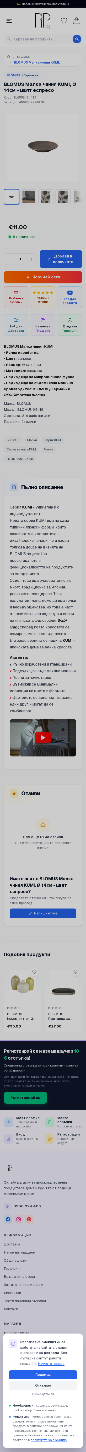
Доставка (12, 1244)
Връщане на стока (19, 1276)
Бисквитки (12, 1292)
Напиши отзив (46, 913)
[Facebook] (8, 1219)
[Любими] (64, 20)
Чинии (48, 449)
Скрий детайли (43, 1394)
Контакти (11, 1309)
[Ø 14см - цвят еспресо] (11, 196)
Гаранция (12, 1268)
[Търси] (77, 39)
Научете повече (51, 1364)
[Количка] (76, 20)
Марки (32, 440)
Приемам (43, 1375)
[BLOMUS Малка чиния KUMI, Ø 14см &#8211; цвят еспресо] (28, 196)
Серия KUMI (53, 440)
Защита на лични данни (23, 1284)
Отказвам (43, 1385)
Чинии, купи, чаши (20, 459)
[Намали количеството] (9, 259)
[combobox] (43, 39)
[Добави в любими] (34, 972)
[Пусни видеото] (43, 737)
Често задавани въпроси (25, 1301)
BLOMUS (22, 75)
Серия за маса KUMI (22, 449)
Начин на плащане (19, 1252)
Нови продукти (16, 1332)
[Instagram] (18, 1219)
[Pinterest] (29, 1219)
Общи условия (34, 1085)
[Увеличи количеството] (31, 259)
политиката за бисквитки (49, 1440)
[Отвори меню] (9, 20)
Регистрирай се (25, 1097)
